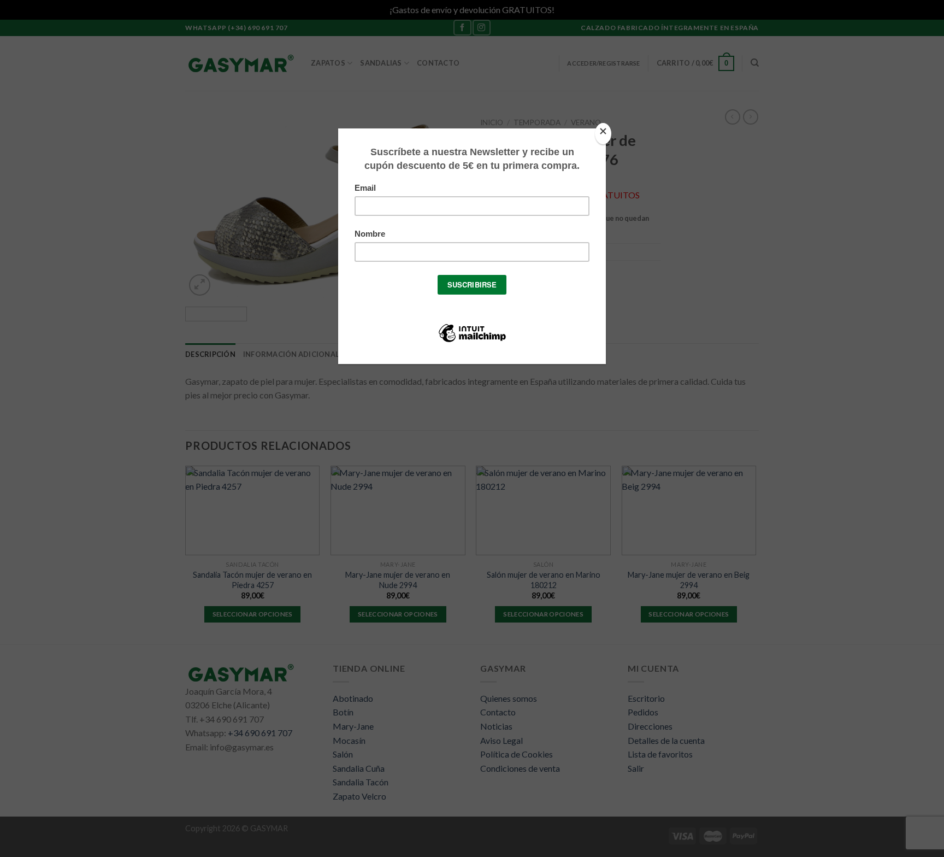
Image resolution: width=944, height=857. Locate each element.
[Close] (603, 133)
